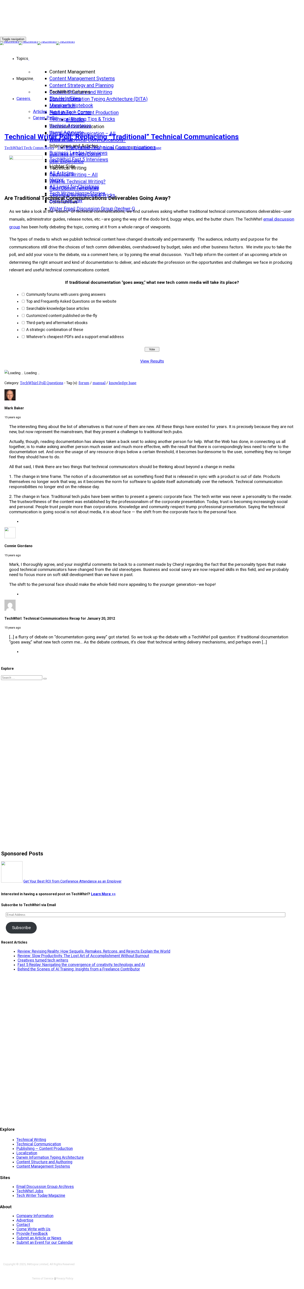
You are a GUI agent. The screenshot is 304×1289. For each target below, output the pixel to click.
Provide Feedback (32, 1233)
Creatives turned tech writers (43, 960)
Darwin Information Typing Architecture (50, 1157)
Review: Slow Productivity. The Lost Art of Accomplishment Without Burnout (83, 956)
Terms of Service (43, 1278)
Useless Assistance (70, 125)
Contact (23, 1224)
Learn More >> (103, 894)
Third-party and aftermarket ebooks (57, 323)
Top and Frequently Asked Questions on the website (71, 301)
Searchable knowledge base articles (57, 308)
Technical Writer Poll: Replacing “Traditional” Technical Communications (121, 136)
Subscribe (21, 927)
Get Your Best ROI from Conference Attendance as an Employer (72, 881)
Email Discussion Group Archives (45, 1186)
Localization (26, 1153)
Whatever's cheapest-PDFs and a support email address (75, 337)
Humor (56, 180)
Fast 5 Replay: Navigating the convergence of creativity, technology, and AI (81, 964)
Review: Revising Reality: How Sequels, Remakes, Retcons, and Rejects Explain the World (94, 951)
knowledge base (147, 148)
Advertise (24, 1220)
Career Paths (45, 117)
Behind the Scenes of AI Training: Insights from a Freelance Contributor (79, 969)
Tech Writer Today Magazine (40, 1195)
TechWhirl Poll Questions (78, 148)
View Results (152, 361)
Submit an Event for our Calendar (44, 1242)
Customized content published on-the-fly (61, 315)
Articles (40, 111)
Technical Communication (38, 1144)
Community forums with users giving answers (66, 294)
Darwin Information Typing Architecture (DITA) (98, 99)
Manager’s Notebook (71, 105)
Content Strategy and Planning (81, 85)
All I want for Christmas (74, 186)
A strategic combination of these (54, 329)
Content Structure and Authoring (44, 1162)
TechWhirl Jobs (29, 1191)
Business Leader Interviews (78, 153)
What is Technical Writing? (77, 181)
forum (108, 148)
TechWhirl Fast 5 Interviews (78, 159)
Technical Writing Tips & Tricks (82, 119)
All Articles (61, 173)
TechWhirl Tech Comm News (29, 148)
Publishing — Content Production (44, 1148)
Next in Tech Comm (70, 112)
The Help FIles (65, 98)
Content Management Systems (82, 78)
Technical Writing (31, 1139)
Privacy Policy (64, 1278)
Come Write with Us (33, 1229)
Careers (23, 98)
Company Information (34, 1216)
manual (124, 148)
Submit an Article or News (38, 1238)
